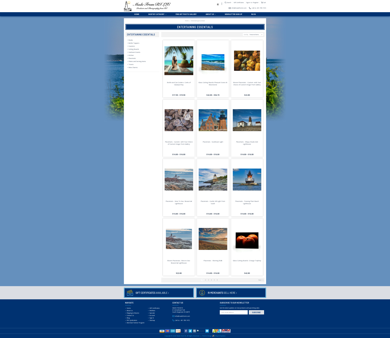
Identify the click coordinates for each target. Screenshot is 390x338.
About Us (210, 14)
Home (136, 14)
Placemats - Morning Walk (213, 261)
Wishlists (152, 311)
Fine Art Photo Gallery (186, 14)
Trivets (131, 64)
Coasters (131, 46)
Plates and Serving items (137, 61)
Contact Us (130, 315)
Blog (253, 14)
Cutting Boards (133, 49)
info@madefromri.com (239, 8)
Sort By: (246, 34)
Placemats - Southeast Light (213, 142)
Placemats (132, 58)
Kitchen (131, 55)
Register (255, 2)
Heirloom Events (134, 52)
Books (130, 40)
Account (152, 315)
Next (260, 280)
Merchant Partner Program (135, 323)
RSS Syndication (132, 320)
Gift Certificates (239, 2)
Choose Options (179, 63)
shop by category (156, 14)
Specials (152, 313)
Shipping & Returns (133, 313)
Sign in (248, 2)
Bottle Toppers (133, 43)
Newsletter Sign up (233, 14)
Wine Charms (133, 67)
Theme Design (207, 336)
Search (229, 2)
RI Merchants (222, 292)
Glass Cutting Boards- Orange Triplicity (247, 261)
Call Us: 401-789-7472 (259, 8)
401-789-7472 (185, 320)
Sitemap (152, 320)
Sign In (152, 318)
